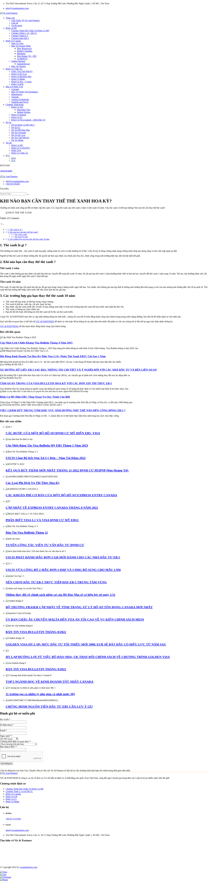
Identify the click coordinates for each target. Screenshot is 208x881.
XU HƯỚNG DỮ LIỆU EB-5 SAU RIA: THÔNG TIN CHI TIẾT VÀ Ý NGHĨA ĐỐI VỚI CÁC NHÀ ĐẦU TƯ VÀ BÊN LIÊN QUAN (78, 369)
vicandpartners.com (28, 867)
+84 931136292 (6, 171)
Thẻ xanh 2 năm (21, 234)
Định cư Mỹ (11, 28)
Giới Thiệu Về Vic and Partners (25, 20)
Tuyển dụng (16, 25)
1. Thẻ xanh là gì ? (15, 229)
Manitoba (21, 53)
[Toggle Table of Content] (2, 224)
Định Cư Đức (17, 84)
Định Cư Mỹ (17, 145)
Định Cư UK (17, 107)
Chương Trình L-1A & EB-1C (19, 791)
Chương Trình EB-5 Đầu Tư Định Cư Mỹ (30, 30)
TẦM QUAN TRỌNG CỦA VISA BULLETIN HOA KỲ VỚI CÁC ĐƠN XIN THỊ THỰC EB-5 (56, 383)
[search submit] (28, 194)
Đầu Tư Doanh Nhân (21, 46)
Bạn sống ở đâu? (8, 746)
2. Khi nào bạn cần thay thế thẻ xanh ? (23, 232)
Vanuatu (15, 97)
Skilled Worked (18, 61)
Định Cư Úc (16, 117)
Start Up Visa (17, 43)
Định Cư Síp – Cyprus (21, 81)
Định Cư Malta (18, 79)
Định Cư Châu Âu (14, 69)
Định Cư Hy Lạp (19, 74)
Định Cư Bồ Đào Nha (21, 76)
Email (3, 730)
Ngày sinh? (6, 736)
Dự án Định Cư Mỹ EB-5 (23, 125)
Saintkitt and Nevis (19, 102)
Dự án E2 (15, 127)
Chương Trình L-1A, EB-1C (24, 33)
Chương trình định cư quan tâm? (15, 741)
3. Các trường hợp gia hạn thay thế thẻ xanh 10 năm (28, 239)
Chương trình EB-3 (20, 38)
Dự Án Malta (17, 140)
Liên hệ (14, 23)
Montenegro (16, 94)
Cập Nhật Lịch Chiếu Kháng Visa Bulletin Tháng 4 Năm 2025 (36, 342)
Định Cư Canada (13, 41)
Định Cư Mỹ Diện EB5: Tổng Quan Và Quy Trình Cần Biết (35, 396)
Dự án (8, 122)
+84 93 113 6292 (13, 819)
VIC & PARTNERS (44, 321)
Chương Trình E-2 (19, 36)
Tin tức (9, 143)
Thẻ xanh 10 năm (21, 237)
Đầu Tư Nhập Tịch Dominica (24, 92)
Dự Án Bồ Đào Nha (20, 130)
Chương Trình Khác (15, 104)
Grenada (15, 89)
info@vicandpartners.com (17, 8)
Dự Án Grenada (18, 132)
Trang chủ (10, 18)
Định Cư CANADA (20, 148)
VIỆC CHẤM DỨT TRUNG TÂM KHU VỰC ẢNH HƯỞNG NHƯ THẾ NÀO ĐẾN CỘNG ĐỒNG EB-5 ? (63, 410)
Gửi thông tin (6, 763)
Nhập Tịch (16, 150)
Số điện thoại (6, 725)
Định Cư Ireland (18, 115)
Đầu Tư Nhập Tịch (14, 87)
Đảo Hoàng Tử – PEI (26, 56)
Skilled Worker (23, 112)
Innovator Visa (23, 109)
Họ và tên (5, 719)
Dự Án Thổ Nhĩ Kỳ (20, 137)
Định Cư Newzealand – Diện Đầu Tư (28, 120)
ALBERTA (22, 58)
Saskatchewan (23, 64)
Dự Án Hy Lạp (18, 135)
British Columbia (24, 51)
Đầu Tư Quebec (18, 66)
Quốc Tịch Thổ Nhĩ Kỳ (22, 71)
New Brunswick (24, 48)
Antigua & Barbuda (20, 99)
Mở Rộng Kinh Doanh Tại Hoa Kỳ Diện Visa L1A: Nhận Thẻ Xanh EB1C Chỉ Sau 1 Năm (53, 356)
